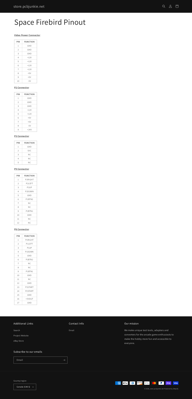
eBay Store (19, 340)
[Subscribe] (64, 360)
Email (71, 330)
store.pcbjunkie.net (157, 389)
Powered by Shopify (171, 389)
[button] (163, 6)
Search (17, 330)
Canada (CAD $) (23, 387)
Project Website (21, 335)
